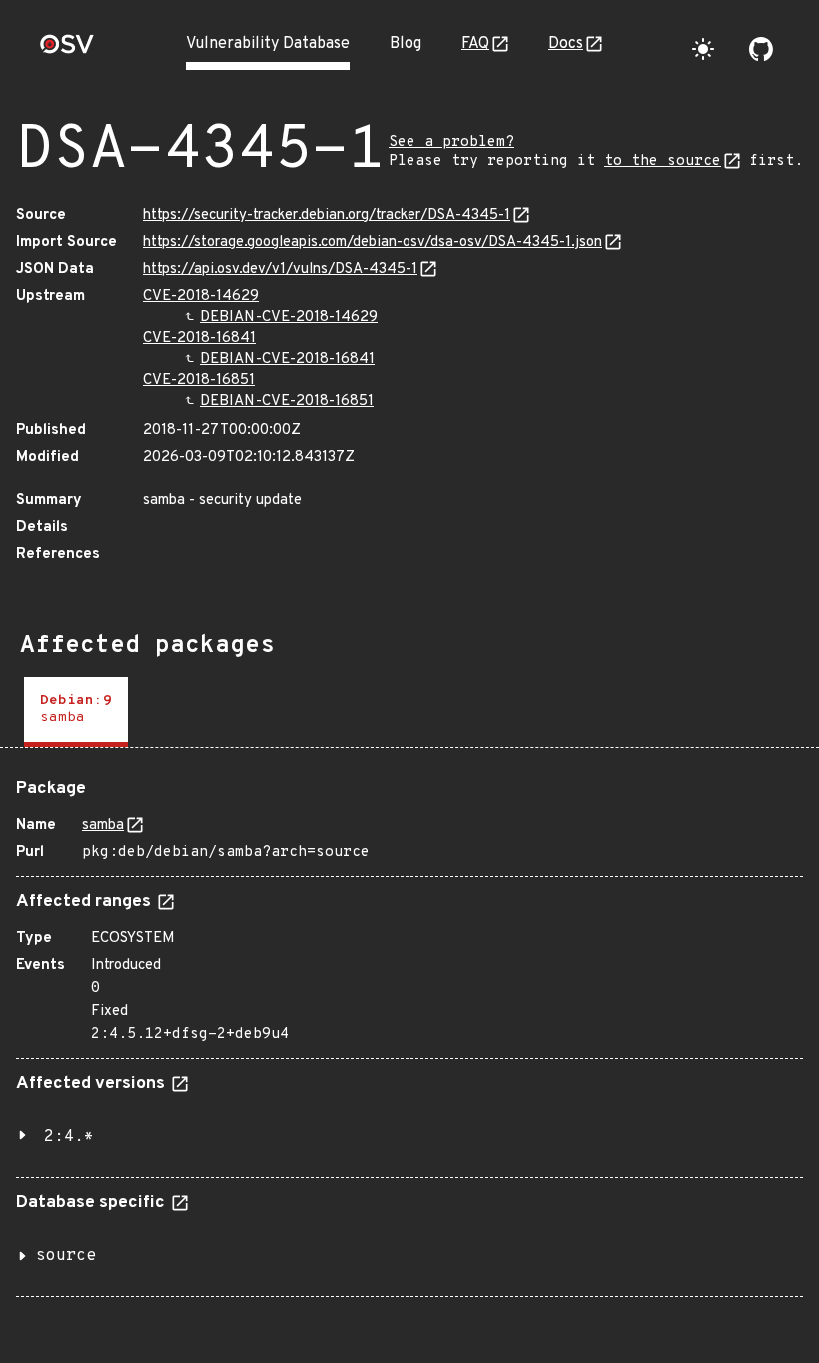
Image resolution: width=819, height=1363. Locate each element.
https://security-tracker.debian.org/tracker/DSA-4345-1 (326, 215)
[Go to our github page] (761, 49)
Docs (565, 44)
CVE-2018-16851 (199, 380)
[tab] (76, 712)
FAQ (475, 44)
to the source (662, 161)
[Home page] (67, 50)
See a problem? (451, 142)
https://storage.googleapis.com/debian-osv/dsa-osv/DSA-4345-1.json (372, 242)
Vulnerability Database (268, 44)
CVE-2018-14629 (201, 296)
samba (103, 825)
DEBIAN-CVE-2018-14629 (289, 317)
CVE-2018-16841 (199, 338)
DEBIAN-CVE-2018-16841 (287, 359)
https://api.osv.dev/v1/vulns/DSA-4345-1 (280, 269)
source (66, 1256)
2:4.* (69, 1137)
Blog (405, 44)
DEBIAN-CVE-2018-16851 (287, 401)
